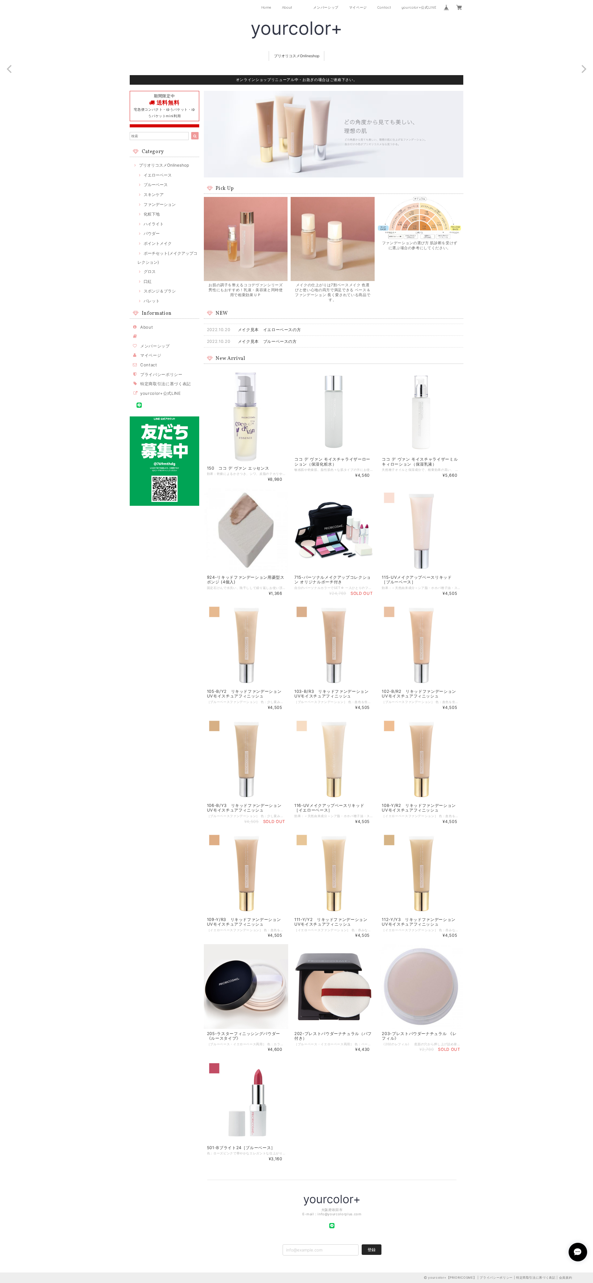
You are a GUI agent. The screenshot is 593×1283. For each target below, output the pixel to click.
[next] (583, 69)
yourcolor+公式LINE (419, 7)
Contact (384, 7)
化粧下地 (152, 213)
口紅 (148, 281)
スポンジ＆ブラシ (160, 290)
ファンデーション (160, 204)
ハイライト (154, 223)
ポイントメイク (158, 243)
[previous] (10, 69)
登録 (372, 1249)
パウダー (152, 233)
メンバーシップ (326, 7)
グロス (150, 271)
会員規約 (565, 1277)
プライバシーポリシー (161, 374)
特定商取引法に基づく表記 (165, 383)
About (287, 7)
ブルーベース (156, 184)
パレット (152, 300)
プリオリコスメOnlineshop (296, 55)
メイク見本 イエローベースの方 (269, 329)
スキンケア (154, 194)
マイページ (358, 7)
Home (266, 7)
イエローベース (158, 175)
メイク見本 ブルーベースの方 (267, 341)
